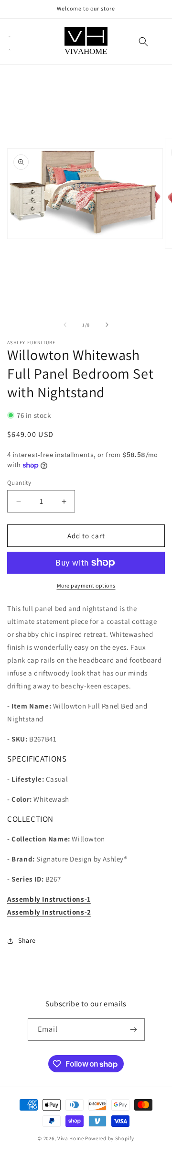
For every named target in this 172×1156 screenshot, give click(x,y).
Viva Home (70, 1138)
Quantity (19, 483)
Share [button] (27, 940)
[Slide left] (64, 324)
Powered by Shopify (109, 1138)
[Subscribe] (133, 1029)
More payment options (86, 585)
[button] (10, 42)
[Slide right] (107, 324)
